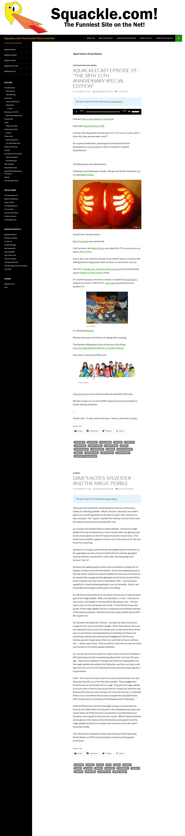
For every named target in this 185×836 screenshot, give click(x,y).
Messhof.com (9, 284)
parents (135, 768)
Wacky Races (97, 248)
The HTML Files (10, 255)
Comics (8, 133)
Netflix (124, 446)
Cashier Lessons (10, 216)
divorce (78, 772)
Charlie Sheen (94, 146)
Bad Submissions (12, 140)
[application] (107, 112)
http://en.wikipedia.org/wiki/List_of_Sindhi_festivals (98, 347)
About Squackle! (106, 38)
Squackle (92, 442)
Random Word (10, 55)
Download (108, 119)
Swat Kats (110, 283)
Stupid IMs (10, 105)
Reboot (78, 453)
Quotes (7, 150)
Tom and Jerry (123, 453)
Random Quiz (10, 71)
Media (94, 65)
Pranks (9, 108)
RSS (102, 125)
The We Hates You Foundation (15, 266)
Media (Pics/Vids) (10, 129)
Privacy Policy (146, 38)
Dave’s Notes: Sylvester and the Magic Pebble (102, 480)
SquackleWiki (9, 252)
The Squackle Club (11, 262)
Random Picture (11, 66)
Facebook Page (10, 245)
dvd (109, 765)
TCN (6, 287)
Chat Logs (8, 98)
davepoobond (81, 449)
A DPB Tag (130, 442)
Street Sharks (130, 279)
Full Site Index (9, 88)
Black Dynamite (80, 241)
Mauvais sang (79, 394)
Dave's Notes (111, 499)
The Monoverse (10, 259)
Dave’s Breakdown (11, 199)
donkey (127, 765)
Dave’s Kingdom (12, 157)
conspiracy (123, 768)
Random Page (10, 50)
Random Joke (10, 60)
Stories (76, 473)
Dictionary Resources (14, 115)
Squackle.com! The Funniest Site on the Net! (29, 38)
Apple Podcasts (91, 125)
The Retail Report (10, 206)
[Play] (76, 111)
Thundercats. (89, 269)
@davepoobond (10, 234)
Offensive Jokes (12, 126)
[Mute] (129, 111)
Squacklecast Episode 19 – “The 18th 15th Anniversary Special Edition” (106, 78)
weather (79, 765)
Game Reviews (11, 161)
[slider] (136, 111)
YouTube (7, 269)
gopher (90, 765)
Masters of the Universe (108, 269)
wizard (88, 768)
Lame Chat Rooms (12, 101)
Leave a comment (126, 489)
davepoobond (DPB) (104, 91)
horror (110, 449)
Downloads (8, 119)
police (100, 765)
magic (117, 765)
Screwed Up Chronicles (13, 154)
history (118, 442)
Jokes (6, 122)
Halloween (106, 442)
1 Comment (123, 91)
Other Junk (8, 136)
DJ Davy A (8, 241)
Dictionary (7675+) (11, 112)
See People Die (9, 248)
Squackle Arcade (10, 167)
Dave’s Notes (9, 202)
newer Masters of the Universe (88, 272)
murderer (90, 772)
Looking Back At (10, 220)
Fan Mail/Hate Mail (13, 143)
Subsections (10, 91)
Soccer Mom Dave (11, 213)
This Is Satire (9, 209)
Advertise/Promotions (126, 38)
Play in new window (92, 119)
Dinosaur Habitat (10, 238)
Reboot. (90, 330)
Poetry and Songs (10, 147)
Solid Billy (79, 442)
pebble (78, 768)
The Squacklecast (81, 65)
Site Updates (9, 164)
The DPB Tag (10, 95)
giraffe (99, 768)
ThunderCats (97, 449)
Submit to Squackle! (164, 38)
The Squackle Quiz (11, 180)
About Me (91, 38)
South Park (80, 446)
